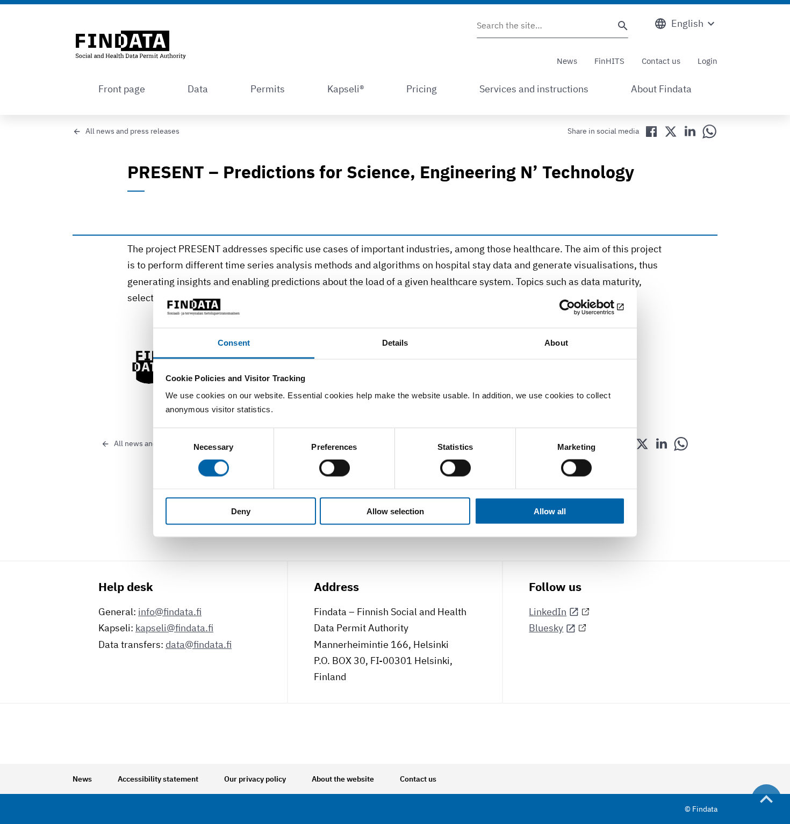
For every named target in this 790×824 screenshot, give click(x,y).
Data (198, 89)
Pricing (421, 89)
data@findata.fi (199, 644)
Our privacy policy (255, 779)
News (567, 61)
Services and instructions (533, 89)
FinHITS (609, 61)
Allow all (550, 510)
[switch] (334, 468)
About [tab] (556, 342)
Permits (267, 89)
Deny (240, 510)
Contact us (661, 61)
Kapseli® (345, 89)
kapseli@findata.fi (174, 628)
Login (707, 61)
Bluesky (546, 628)
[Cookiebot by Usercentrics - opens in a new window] (578, 307)
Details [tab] (395, 342)
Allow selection (395, 510)
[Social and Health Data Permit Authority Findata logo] (131, 46)
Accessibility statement (158, 779)
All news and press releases (132, 131)
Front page (121, 89)
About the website (343, 779)
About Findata (661, 89)
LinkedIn (547, 612)
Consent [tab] (234, 342)
